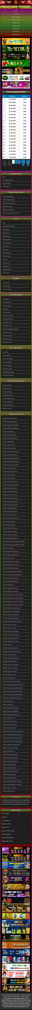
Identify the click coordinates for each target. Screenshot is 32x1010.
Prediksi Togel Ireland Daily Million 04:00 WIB (13, 541)
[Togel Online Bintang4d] (16, 894)
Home (16, 11)
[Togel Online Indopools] (16, 974)
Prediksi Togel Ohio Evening (9, 624)
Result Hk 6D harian (7, 401)
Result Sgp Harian (7, 385)
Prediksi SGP (16, 23)
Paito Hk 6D (5, 309)
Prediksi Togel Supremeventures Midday (12, 694)
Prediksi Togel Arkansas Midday (10, 428)
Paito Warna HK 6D (9, 802)
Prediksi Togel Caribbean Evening (11, 458)
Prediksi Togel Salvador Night (10, 661)
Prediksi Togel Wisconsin (9, 791)
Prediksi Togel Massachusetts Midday (12, 574)
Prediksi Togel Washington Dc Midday (12, 784)
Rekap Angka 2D (7, 243)
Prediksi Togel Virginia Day (9, 774)
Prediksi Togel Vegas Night (9, 764)
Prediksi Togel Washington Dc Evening (12, 781)
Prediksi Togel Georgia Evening (10, 501)
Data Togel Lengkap (8, 358)
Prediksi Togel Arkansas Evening (11, 425)
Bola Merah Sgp (6, 183)
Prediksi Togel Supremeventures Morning (13, 698)
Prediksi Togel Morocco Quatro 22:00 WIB (13, 604)
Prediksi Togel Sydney (8, 196)
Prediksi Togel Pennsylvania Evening (11, 651)
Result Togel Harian (7, 392)
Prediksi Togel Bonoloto (8, 431)
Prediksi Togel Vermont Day (9, 768)
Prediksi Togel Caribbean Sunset (11, 465)
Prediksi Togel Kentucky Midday (10, 554)
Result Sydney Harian (16, 92)
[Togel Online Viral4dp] (16, 85)
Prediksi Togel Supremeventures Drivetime (13, 684)
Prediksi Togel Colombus (9, 478)
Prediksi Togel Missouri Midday (10, 591)
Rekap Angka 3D (7, 239)
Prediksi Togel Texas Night (9, 728)
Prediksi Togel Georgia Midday (10, 505)
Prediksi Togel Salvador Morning (11, 658)
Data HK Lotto (23, 1005)
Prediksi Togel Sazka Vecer (9, 674)
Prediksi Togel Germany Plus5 (10, 511)
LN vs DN (5, 259)
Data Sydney (8, 804)
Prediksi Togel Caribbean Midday (11, 461)
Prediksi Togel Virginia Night (9, 777)
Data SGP (26, 804)
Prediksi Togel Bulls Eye (8, 209)
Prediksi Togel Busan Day (9, 445)
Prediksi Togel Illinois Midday (10, 531)
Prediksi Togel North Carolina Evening (12, 621)
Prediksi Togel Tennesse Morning (11, 714)
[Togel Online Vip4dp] (16, 938)
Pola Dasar (5, 249)
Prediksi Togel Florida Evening (10, 494)
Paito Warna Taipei (7, 339)
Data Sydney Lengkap (8, 375)
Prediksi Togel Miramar (8, 584)
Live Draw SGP (12, 1003)
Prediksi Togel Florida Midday (10, 498)
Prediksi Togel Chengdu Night (10, 471)
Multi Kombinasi (7, 256)
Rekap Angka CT (7, 236)
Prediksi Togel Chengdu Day (9, 468)
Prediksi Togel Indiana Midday (10, 538)
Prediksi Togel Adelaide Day (9, 418)
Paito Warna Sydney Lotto (21, 1007)
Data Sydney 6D (16, 34)
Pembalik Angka (7, 252)
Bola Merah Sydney (7, 180)
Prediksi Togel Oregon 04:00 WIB (11, 631)
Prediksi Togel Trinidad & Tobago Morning (13, 731)
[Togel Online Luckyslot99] (16, 930)
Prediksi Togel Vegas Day (9, 751)
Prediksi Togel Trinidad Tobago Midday (12, 741)
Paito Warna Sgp (7, 305)
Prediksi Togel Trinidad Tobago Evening (12, 737)
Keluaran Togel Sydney (8, 831)
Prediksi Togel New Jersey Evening (11, 608)
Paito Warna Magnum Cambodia (11, 329)
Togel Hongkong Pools (8, 837)
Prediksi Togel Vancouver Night (10, 748)
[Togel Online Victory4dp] (16, 865)
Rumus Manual (6, 229)
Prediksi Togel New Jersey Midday (11, 611)
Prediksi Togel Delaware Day (10, 488)
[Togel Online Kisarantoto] (16, 70)
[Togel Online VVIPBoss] (16, 41)
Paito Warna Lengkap (8, 315)
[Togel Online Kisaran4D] (16, 63)
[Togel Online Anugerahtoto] (16, 952)
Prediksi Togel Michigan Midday (10, 581)
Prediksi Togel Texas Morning (10, 724)
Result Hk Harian (7, 388)
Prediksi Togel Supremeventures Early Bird (13, 688)
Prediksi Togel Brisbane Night (10, 438)
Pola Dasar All (6, 246)
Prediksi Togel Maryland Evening (10, 564)
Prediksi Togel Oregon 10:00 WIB (11, 638)
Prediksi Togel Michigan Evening (10, 578)
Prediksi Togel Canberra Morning (11, 451)
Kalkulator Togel (7, 269)
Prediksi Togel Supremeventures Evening (13, 691)
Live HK (3, 177)
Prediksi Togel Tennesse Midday (10, 711)
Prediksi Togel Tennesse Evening (11, 708)
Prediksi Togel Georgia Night (10, 508)
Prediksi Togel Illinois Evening (10, 528)
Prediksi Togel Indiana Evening (10, 534)
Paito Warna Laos (7, 325)
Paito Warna (16, 14)
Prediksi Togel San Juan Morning (11, 664)
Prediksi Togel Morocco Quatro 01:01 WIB (13, 594)
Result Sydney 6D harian (8, 398)
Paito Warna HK (8, 998)
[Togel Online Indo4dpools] (16, 923)
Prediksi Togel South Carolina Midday (12, 681)
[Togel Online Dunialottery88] (16, 945)
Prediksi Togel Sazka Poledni (10, 671)
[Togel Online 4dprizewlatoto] (16, 908)
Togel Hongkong (6, 834)
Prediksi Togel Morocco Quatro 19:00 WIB (13, 601)
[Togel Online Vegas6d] (16, 879)
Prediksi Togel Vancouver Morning (11, 744)
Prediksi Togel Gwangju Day (9, 514)
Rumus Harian (6, 272)
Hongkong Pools (6, 800)
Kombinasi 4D (6, 263)
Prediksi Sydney (16, 20)
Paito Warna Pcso (7, 332)
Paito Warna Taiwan (7, 342)
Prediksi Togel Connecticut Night (11, 485)
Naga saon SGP (6, 824)
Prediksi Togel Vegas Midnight (10, 757)
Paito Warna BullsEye (8, 319)
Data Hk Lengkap (7, 365)
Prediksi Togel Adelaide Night (10, 421)
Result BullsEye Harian (8, 405)
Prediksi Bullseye (16, 17)
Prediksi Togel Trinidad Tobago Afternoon (13, 734)
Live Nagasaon (6, 820)
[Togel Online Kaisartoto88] (16, 916)
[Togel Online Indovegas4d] (16, 989)
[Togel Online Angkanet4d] (16, 967)
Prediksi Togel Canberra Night (10, 455)
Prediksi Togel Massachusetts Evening (12, 571)
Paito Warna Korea (7, 322)
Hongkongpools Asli (7, 841)
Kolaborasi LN (6, 266)
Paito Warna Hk (6, 312)
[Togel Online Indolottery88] (16, 959)
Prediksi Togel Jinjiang (8, 548)
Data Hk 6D (16, 31)
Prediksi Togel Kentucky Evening (10, 551)
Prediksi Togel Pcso (7, 206)
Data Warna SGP (20, 802)
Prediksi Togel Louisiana (9, 558)
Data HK (10, 1000)
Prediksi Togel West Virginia (9, 787)
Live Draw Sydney (7, 289)
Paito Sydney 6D (7, 302)
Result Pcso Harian (7, 408)
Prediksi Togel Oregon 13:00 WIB (11, 641)
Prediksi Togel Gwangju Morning (11, 518)
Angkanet (4, 817)
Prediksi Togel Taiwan (8, 704)
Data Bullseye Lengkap (8, 372)
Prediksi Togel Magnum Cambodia (11, 213)
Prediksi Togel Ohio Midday (9, 628)
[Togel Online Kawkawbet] (16, 872)
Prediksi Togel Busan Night (9, 448)
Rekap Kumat (6, 232)
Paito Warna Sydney (7, 335)
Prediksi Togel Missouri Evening (10, 588)
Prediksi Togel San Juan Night (10, 668)
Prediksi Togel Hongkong (9, 203)
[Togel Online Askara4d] (16, 887)
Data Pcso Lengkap (7, 368)
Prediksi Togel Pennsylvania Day (10, 648)
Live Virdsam (5, 813)
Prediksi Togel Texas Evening (10, 721)
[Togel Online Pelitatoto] (16, 78)
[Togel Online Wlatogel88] (16, 901)
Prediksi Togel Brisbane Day (9, 435)
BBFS (4, 223)
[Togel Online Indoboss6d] (16, 857)
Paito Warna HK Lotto (11, 1005)
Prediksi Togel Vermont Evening (10, 771)
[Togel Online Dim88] (16, 48)
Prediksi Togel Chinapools (9, 475)
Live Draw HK (6, 282)
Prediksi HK (16, 28)
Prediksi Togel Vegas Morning (10, 761)
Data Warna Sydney (17, 800)
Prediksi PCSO (16, 25)
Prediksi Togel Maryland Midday (10, 568)
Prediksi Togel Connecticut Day (10, 481)
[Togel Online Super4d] (16, 56)
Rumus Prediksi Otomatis (9, 226)
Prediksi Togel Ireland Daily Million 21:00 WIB (13, 544)
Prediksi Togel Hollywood (9, 521)
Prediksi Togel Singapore (9, 199)
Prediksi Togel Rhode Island (9, 654)
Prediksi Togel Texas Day (9, 718)
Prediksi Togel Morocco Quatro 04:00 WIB (13, 598)
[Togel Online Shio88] (16, 981)
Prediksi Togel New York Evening (11, 614)
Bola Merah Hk (6, 186)
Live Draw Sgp (6, 286)
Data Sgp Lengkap (7, 362)
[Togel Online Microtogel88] (16, 850)
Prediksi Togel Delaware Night (10, 491)
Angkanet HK (5, 827)
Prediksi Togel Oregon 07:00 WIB (11, 634)
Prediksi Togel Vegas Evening (10, 754)
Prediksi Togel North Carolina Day (11, 618)
